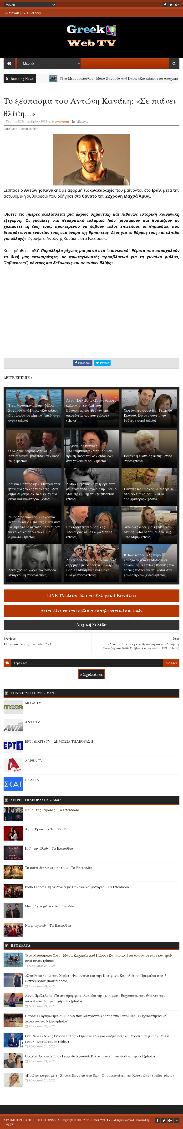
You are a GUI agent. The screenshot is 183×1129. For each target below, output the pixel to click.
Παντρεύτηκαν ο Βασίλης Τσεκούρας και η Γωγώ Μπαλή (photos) (89, 532)
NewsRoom (60, 121)
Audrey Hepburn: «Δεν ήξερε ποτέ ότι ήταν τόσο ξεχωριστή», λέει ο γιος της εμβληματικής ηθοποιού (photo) (91, 491)
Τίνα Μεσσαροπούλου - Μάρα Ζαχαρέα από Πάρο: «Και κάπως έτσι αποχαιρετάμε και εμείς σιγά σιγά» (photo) (34, 413)
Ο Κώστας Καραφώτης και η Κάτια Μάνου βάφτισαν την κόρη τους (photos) (33, 455)
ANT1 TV (32, 722)
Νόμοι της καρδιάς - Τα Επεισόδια (52, 809)
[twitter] (171, 4)
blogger (171, 662)
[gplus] (177, 4)
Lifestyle (82, 121)
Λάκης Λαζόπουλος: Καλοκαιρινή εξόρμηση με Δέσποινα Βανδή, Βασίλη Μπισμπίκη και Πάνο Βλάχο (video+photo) (91, 567)
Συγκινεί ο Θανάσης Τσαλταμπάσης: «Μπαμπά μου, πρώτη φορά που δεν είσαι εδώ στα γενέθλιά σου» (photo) (89, 453)
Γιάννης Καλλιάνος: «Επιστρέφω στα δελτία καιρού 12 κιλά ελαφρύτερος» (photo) (149, 494)
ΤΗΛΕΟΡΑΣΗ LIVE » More (33, 692)
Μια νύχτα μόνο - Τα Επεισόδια (50, 906)
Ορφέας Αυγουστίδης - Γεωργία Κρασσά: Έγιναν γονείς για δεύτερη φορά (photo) (148, 415)
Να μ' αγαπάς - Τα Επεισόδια (48, 925)
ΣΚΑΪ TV (32, 779)
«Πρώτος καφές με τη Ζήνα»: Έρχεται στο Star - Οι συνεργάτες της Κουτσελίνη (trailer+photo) (99, 1075)
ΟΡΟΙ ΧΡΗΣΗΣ (27, 1120)
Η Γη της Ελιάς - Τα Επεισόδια (49, 848)
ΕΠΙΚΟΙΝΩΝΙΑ (49, 1120)
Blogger (8, 1124)
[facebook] (165, 4)
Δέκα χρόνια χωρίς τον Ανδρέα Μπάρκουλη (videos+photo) (32, 572)
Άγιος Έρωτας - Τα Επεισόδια (48, 829)
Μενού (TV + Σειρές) (24, 12)
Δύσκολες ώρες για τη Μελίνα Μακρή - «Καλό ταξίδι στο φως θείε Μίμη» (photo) (147, 532)
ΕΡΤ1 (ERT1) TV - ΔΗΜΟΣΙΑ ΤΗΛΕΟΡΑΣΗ (59, 741)
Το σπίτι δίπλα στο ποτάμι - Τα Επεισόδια (58, 867)
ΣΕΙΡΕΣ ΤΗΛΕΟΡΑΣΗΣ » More (36, 799)
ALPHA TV (34, 760)
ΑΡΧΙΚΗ (9, 1120)
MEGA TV (33, 702)
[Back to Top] (176, 1120)
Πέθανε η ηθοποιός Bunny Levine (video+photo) (148, 458)
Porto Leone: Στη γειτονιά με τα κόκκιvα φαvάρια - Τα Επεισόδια (77, 886)
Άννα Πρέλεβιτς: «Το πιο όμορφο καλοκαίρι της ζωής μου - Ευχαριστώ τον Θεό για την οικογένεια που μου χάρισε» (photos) (91, 410)
